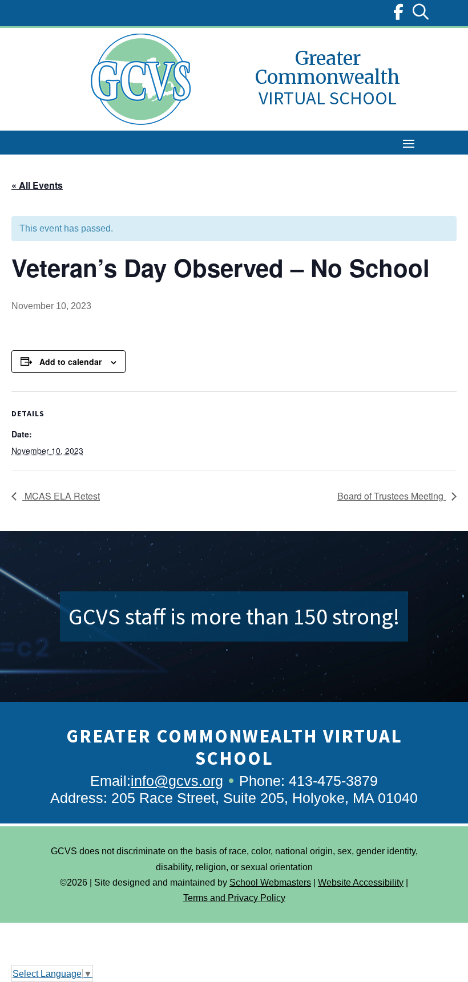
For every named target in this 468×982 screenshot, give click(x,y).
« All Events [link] (37, 185)
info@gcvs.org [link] (177, 781)
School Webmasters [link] (270, 882)
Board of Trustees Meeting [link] (391, 495)
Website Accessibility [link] (361, 882)
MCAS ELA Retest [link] (61, 495)
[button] (409, 143)
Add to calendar (70, 361)
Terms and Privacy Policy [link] (234, 898)
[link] (398, 14)
